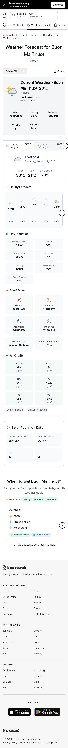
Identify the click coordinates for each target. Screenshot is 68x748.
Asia (21, 35)
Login (5, 676)
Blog (36, 681)
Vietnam (33, 35)
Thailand (38, 608)
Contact (7, 681)
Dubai (6, 636)
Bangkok (7, 630)
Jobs (5, 687)
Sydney (38, 653)
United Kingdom (42, 614)
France (6, 591)
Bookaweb (8, 35)
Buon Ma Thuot (25, 13)
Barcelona (39, 648)
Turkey (37, 597)
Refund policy (50, 742)
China (5, 608)
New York (7, 642)
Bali (4, 653)
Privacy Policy (10, 742)
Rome (6, 648)
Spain (37, 591)
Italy (5, 602)
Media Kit (39, 687)
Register (38, 676)
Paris (36, 636)
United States (9, 597)
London (38, 630)
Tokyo (37, 642)
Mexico (38, 602)
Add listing (39, 670)
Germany (7, 614)
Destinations (9, 670)
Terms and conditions (30, 742)
